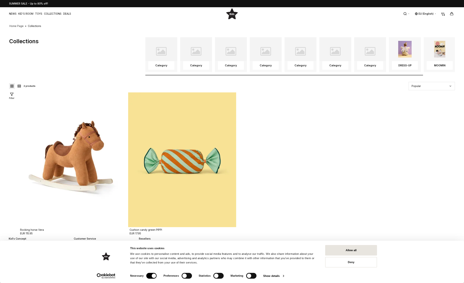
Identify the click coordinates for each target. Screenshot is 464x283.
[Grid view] (12, 86)
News (12, 13)
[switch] (187, 276)
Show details (271, 275)
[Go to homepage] (232, 13)
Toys (38, 13)
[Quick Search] (406, 13)
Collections (52, 13)
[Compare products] (443, 13)
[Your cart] (451, 13)
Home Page (16, 25)
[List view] (19, 86)
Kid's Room (25, 13)
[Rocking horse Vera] (73, 159)
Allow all (351, 250)
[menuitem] (12, 14)
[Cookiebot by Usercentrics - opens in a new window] (106, 276)
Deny (351, 262)
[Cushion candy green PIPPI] (182, 159)
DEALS (67, 13)
